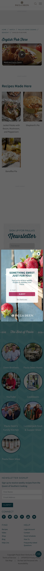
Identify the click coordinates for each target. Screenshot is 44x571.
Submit (22, 294)
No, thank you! (22, 299)
